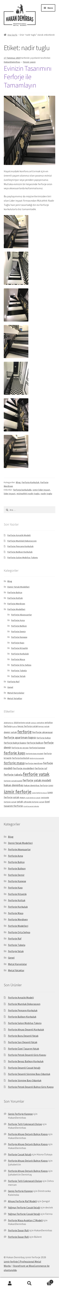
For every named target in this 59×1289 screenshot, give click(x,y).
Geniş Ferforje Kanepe (20, 1113)
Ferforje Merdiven (16, 603)
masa (22, 797)
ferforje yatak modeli (37, 780)
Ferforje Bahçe (14, 592)
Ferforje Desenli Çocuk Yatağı (24, 1067)
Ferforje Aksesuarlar (21, 614)
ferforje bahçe (44, 737)
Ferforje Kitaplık (19, 648)
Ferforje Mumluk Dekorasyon (22, 540)
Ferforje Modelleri (16, 609)
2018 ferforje (8, 723)
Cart (45, 1280)
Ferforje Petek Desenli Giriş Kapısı (27, 1054)
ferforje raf (41, 768)
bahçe (14, 726)
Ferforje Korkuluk (30, 482)
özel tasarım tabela (31, 806)
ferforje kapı (14, 752)
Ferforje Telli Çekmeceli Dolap (25, 1124)
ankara (34, 723)
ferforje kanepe (37, 747)
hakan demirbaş (13, 785)
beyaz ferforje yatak (28, 726)
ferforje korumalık (37, 758)
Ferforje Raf (13, 681)
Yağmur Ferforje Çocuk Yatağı (24, 1207)
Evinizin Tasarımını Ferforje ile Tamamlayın (27, 76)
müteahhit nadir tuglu (28, 493)
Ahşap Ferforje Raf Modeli (22, 1201)
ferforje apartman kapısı (20, 737)
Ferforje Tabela (19, 670)
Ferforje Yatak (18, 676)
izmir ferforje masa (39, 793)
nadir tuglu (46, 493)
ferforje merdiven (34, 763)
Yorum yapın (29, 61)
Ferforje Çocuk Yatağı (19, 1154)
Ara (29, 1283)
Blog (18, 482)
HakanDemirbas (12, 61)
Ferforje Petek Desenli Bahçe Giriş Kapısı (31, 1086)
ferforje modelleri (23, 768)
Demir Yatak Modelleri (18, 586)
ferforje (24, 731)
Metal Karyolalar (15, 692)
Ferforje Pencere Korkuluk (20, 546)
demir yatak (10, 732)
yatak (20, 801)
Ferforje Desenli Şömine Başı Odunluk (29, 1074)
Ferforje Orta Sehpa (21, 664)
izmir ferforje (17, 792)
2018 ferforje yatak (22, 722)
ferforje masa (14, 763)
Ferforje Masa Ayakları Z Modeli (25, 1220)
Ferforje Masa (18, 659)
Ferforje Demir (18, 631)
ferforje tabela (13, 774)
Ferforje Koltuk (15, 598)
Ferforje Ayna (18, 620)
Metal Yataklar (14, 698)
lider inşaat (9, 493)
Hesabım (10, 1283)
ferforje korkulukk (22, 489)
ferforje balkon (35, 742)
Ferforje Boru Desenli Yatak (23, 1035)
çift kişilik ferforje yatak (33, 802)
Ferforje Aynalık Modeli (19, 535)
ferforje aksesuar (42, 732)
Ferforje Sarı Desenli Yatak (22, 1042)
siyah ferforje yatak (32, 798)
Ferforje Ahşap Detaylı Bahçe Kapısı (28, 1134)
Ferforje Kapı (17, 642)
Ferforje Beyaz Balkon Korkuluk (25, 1061)
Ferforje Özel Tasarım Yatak (23, 1048)
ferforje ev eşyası (20, 747)
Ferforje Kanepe (19, 637)
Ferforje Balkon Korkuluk (19, 551)
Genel (10, 687)
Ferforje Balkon (19, 625)
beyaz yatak (43, 726)
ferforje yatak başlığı (13, 780)
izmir (50, 785)
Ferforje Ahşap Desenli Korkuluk (26, 1029)
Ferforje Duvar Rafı (18, 1230)
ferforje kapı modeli (34, 753)
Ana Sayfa (12, 34)
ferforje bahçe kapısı (15, 742)
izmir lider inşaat (41, 489)
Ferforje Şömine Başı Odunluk (24, 1080)
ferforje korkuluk (20, 758)
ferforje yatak (36, 774)
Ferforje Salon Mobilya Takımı (22, 557)
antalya (40, 722)
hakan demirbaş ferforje (36, 785)
